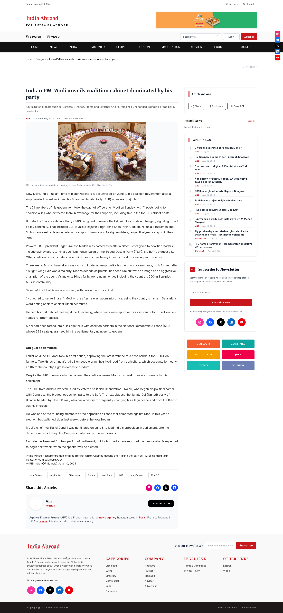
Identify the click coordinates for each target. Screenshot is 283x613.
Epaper (227, 565)
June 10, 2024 (67, 463)
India (73, 47)
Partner (149, 570)
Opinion (144, 47)
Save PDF (239, 106)
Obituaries (111, 591)
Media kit (150, 575)
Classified (238, 343)
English (250, 4)
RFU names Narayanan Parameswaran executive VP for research (223, 245)
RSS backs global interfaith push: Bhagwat (220, 191)
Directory (203, 343)
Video (226, 570)
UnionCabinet (36, 475)
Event (109, 570)
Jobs (238, 354)
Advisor (149, 580)
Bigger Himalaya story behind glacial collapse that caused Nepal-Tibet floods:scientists (221, 233)
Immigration (170, 47)
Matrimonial (203, 354)
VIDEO (55, 36)
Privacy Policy (192, 570)
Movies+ (197, 47)
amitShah (107, 475)
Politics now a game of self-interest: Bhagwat (222, 157)
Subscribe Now (221, 302)
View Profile (159, 503)
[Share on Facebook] (157, 487)
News (54, 47)
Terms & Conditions (195, 565)
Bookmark (217, 106)
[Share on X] (166, 487)
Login (231, 36)
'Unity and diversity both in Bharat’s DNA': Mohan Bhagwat (223, 220)
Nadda (91, 475)
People (121, 47)
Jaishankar (55, 475)
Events (203, 365)
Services (233, 4)
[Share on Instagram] (149, 487)
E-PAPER (35, 36)
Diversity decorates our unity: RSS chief (218, 147)
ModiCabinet (137, 475)
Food (218, 47)
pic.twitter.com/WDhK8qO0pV (44, 459)
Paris (142, 517)
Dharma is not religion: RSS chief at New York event (221, 168)
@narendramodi (54, 455)
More (245, 47)
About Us (150, 565)
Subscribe (249, 36)
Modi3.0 (155, 475)
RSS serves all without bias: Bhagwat (216, 209)
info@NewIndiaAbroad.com (44, 580)
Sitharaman (75, 475)
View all (251, 121)
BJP (121, 475)
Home (35, 47)
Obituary (238, 365)
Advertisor (151, 586)
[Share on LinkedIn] (174, 487)
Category (41, 59)
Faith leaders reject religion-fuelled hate (218, 200)
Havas (43, 521)
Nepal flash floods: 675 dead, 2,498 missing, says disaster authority (221, 180)
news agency (107, 517)
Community (96, 47)
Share (198, 106)
